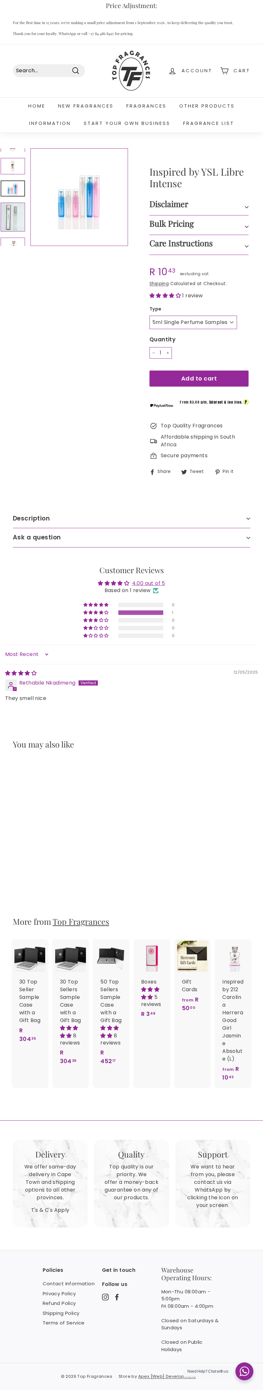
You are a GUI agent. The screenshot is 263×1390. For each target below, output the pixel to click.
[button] (165, 295)
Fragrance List (208, 123)
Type (155, 309)
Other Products (207, 105)
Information (50, 123)
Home (36, 105)
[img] (21, 673)
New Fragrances (86, 105)
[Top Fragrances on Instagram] (105, 1296)
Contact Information (69, 1283)
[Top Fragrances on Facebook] (117, 1296)
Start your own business (127, 123)
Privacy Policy (59, 1293)
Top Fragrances (81, 921)
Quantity (162, 339)
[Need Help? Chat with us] (244, 1371)
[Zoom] (79, 197)
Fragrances (146, 105)
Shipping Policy (61, 1313)
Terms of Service (64, 1322)
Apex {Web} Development (167, 1376)
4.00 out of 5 (148, 583)
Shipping (159, 284)
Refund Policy (59, 1303)
